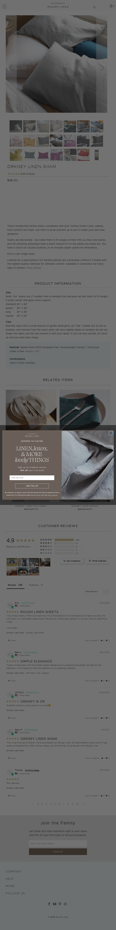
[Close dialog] (111, 433)
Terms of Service (52, 495)
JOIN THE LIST (32, 486)
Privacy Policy (40, 495)
